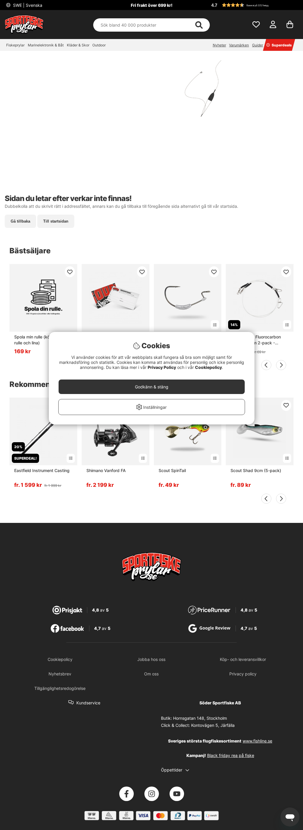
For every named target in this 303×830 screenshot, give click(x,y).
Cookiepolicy (208, 367)
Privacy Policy (162, 367)
